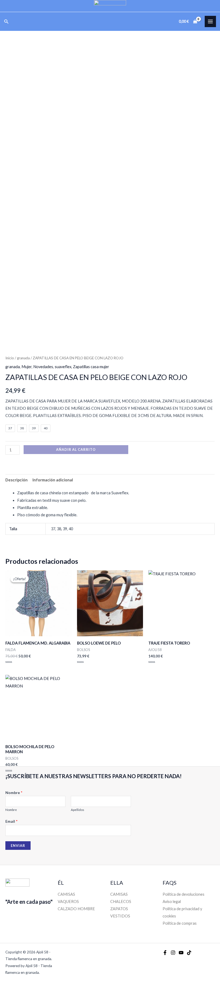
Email (11, 821)
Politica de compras (180, 923)
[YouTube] (181, 952)
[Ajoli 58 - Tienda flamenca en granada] (110, 6)
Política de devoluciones (183, 894)
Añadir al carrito (76, 449)
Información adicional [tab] (52, 480)
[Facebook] (165, 952)
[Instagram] (173, 952)
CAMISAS (66, 894)
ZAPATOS (119, 908)
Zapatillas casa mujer (91, 366)
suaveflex (63, 366)
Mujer (26, 366)
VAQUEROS (68, 901)
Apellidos (77, 809)
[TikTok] (189, 952)
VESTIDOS (120, 916)
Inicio (9, 358)
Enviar (18, 845)
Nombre (14, 792)
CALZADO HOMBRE (76, 908)
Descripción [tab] (16, 480)
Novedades (43, 366)
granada (23, 358)
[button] (6, 21)
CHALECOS (120, 901)
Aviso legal (172, 901)
